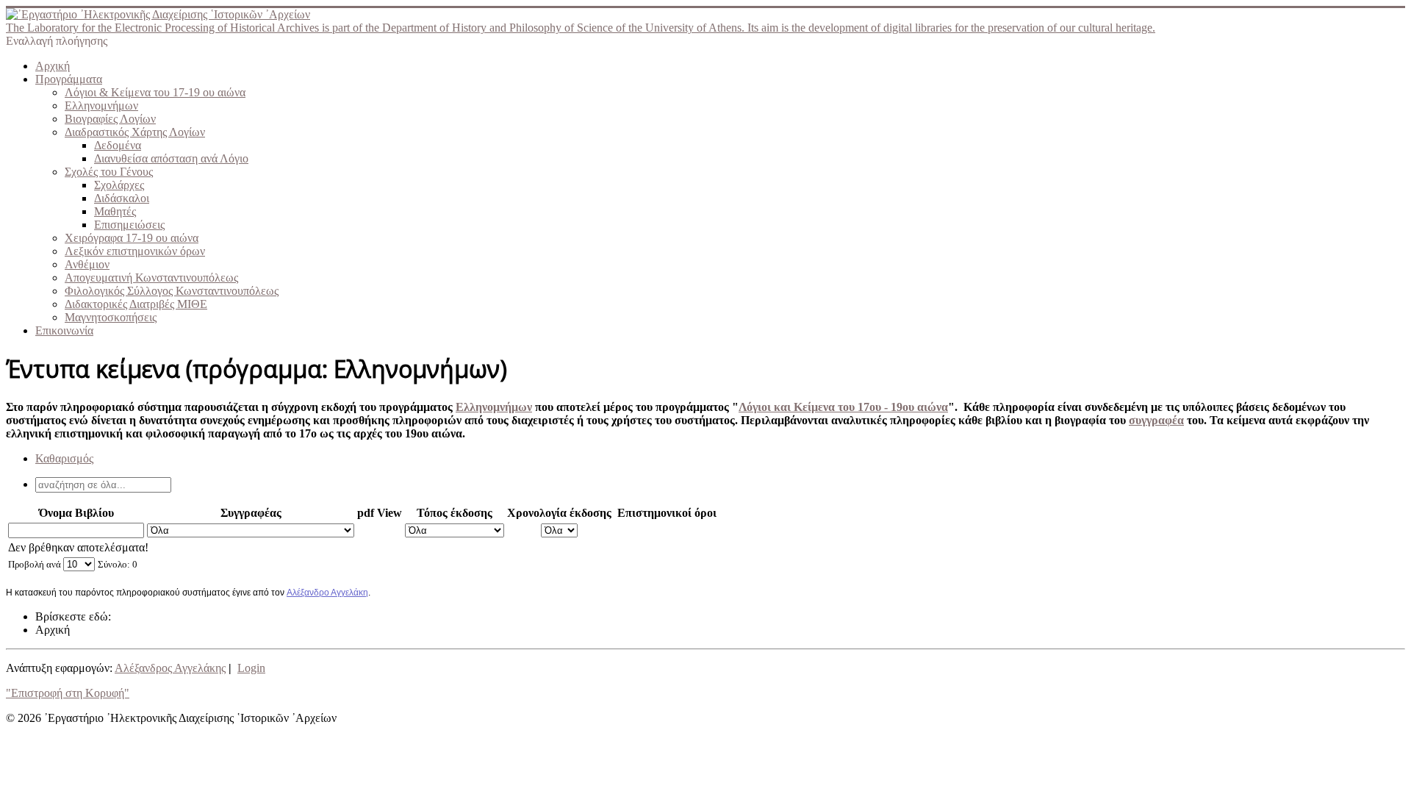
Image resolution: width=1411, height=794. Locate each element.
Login (251, 668)
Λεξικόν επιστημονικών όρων (135, 251)
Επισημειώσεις (129, 224)
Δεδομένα (117, 145)
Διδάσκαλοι (121, 198)
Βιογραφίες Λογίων (110, 118)
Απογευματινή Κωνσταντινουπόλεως (151, 277)
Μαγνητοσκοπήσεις (111, 317)
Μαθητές (115, 211)
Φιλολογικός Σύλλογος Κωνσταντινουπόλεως (172, 291)
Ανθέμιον (87, 264)
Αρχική (52, 66)
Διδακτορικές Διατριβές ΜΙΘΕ (136, 304)
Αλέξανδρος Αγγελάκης (170, 668)
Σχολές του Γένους (109, 171)
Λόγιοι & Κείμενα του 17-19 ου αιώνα (155, 92)
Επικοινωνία (64, 330)
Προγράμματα (68, 79)
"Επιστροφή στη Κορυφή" (67, 693)
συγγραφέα (1156, 420)
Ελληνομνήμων (101, 105)
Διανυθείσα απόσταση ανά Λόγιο (171, 158)
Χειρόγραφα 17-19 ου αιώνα (131, 238)
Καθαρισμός (64, 458)
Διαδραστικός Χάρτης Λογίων (135, 132)
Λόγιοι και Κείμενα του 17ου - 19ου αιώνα (843, 407)
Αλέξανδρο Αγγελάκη (327, 592)
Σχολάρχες (119, 185)
